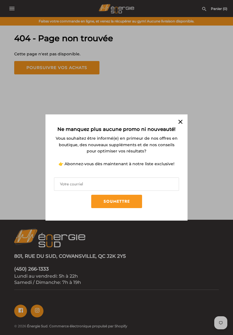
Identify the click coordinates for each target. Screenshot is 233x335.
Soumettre (116, 201)
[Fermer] (180, 121)
